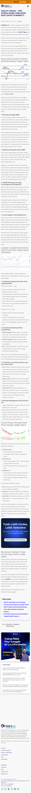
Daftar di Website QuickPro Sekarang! (15, 539)
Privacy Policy (4, 771)
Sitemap (3, 748)
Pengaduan (4, 765)
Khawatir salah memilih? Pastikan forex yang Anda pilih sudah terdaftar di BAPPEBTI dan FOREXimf (15, 685)
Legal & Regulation (6, 750)
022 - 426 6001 (8, 785)
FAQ (2, 757)
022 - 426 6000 (9, 784)
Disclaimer (3, 767)
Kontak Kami (4, 759)
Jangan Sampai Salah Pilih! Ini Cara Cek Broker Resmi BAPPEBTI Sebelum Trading (14, 673)
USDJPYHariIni (9, 624)
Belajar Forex (4, 773)
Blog (2, 769)
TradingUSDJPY (16, 624)
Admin (20, 21)
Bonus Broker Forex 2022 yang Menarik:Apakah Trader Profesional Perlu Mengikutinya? (15, 690)
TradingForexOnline (10, 626)
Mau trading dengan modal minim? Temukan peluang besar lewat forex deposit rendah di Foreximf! (14, 679)
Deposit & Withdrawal (6, 752)
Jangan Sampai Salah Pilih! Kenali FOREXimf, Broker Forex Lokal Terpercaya (14, 668)
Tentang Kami (4, 754)
